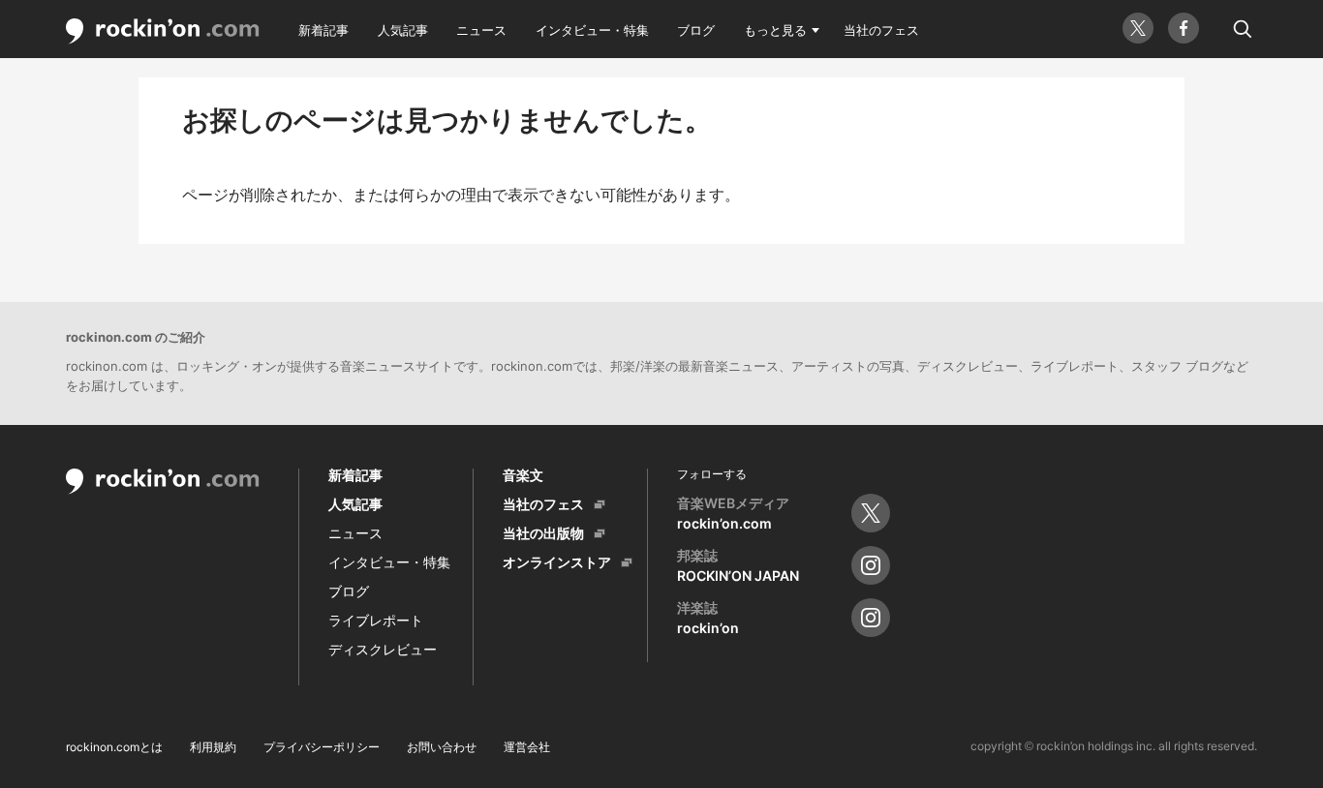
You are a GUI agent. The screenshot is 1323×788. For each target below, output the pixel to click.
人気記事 (403, 30)
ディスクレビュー (382, 649)
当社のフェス (881, 30)
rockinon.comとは (114, 747)
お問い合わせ (442, 747)
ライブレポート (375, 620)
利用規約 (213, 747)
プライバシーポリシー (321, 747)
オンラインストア (557, 562)
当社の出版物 (543, 533)
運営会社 (527, 747)
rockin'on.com (163, 31)
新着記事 (323, 30)
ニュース (481, 30)
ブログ (696, 30)
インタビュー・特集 (592, 30)
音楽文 (523, 475)
